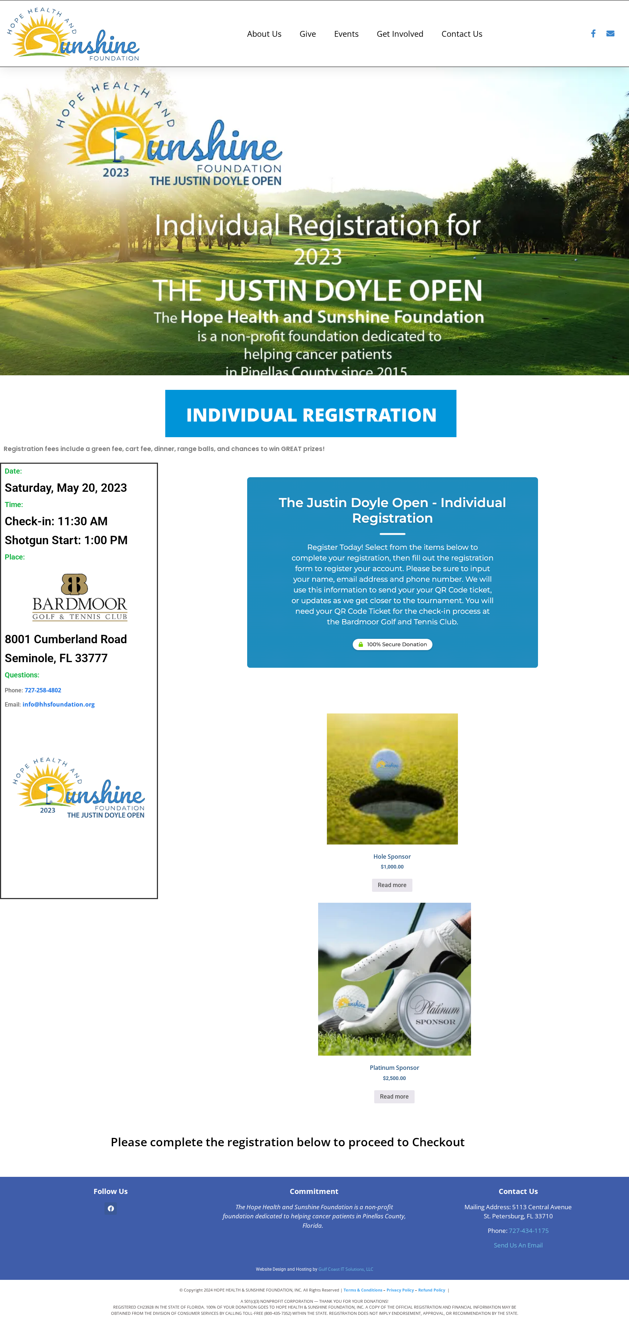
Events (346, 33)
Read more (392, 885)
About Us (264, 33)
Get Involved (400, 33)
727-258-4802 (43, 690)
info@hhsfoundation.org (59, 704)
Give (308, 33)
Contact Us (462, 33)
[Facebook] (110, 1208)
